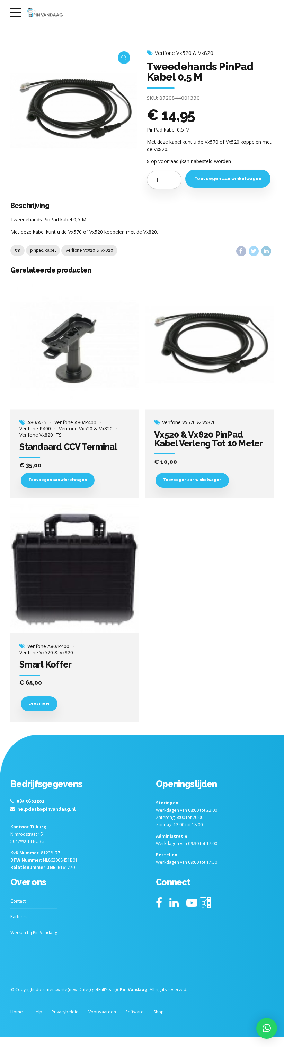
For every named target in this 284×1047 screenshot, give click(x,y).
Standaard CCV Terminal (68, 447)
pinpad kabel (43, 250)
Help (37, 1012)
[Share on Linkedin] (266, 251)
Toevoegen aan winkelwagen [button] (57, 480)
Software (134, 1012)
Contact (18, 901)
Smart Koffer (45, 664)
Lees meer (39, 703)
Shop (158, 1012)
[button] (266, 1028)
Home (16, 1012)
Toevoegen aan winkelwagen (227, 178)
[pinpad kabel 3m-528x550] (209, 345)
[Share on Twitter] (254, 251)
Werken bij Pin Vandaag (33, 933)
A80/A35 (36, 422)
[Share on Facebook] (241, 251)
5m (17, 250)
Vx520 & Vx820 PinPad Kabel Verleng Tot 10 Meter (208, 439)
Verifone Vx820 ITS (40, 435)
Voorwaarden (102, 1012)
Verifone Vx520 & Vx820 (184, 53)
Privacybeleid (65, 1012)
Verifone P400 (35, 429)
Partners (18, 917)
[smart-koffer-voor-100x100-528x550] (74, 568)
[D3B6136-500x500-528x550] (74, 345)
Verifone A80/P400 (75, 422)
